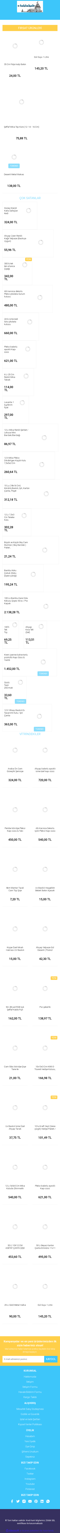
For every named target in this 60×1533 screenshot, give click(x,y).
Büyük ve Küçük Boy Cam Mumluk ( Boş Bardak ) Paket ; (16, 545)
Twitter (30, 1473)
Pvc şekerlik (45, 1007)
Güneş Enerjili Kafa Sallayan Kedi (11, 211)
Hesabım (30, 1436)
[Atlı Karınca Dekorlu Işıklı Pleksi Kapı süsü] (45, 809)
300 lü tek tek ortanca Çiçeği (9, 266)
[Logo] (30, 6)
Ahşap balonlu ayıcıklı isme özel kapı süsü (45, 770)
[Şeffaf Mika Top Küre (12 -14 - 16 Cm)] (21, 102)
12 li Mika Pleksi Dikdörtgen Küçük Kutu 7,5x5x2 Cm (15, 460)
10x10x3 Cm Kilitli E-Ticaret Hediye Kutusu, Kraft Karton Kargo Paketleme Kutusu (45, 1070)
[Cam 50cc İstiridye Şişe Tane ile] (15, 1048)
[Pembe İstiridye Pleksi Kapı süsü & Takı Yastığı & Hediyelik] (15, 809)
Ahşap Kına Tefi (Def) (30, 630)
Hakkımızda (30, 1376)
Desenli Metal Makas (14, 174)
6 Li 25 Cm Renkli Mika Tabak (9, 377)
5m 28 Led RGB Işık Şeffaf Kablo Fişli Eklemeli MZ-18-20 (15, 1010)
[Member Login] (30, 16)
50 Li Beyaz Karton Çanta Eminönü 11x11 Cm (45, 1248)
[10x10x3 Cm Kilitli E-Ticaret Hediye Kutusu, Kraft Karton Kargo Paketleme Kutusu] (45, 1048)
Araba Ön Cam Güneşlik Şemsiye (15, 770)
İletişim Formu (30, 1387)
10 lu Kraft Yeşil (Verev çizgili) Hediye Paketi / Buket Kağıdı (45, 1129)
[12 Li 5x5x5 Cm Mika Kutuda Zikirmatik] (15, 1167)
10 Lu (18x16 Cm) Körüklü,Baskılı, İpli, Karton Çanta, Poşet (17, 488)
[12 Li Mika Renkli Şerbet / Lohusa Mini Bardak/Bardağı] (44, 437)
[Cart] (53, 16)
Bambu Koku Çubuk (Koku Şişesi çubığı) (10, 573)
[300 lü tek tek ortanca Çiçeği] (24, 265)
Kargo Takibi (30, 1397)
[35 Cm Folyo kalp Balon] (15, 46)
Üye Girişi (30, 1446)
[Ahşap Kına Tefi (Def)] (41, 626)
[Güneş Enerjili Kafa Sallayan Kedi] (28, 210)
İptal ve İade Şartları (30, 1419)
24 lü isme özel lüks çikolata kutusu (11, 322)
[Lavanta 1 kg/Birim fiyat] (22, 402)
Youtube (30, 1484)
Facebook (30, 1468)
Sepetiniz (30, 1456)
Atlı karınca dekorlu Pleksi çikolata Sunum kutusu (14, 294)
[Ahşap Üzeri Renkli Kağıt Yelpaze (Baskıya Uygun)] (41, 242)
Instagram (30, 1479)
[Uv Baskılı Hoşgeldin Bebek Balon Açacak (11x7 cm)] (45, 869)
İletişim (30, 1381)
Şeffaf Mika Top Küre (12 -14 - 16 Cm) (21, 127)
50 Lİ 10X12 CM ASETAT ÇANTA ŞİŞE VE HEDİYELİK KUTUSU (15, 1248)
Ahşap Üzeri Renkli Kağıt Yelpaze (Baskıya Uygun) (15, 238)
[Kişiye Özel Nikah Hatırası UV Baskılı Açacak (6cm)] (15, 929)
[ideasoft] (12, 1530)
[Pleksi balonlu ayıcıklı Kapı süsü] (27, 349)
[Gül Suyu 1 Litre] (41, 42)
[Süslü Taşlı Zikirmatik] (20, 682)
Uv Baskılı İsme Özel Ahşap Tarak (15, 1127)
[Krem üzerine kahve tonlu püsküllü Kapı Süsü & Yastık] (43, 662)
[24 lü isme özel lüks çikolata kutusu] (30, 322)
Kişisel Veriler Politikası (30, 1424)
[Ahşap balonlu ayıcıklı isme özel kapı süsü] (45, 750)
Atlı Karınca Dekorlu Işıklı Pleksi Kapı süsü (45, 829)
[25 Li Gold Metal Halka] (15, 1286)
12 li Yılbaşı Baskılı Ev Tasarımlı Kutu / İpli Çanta (14, 713)
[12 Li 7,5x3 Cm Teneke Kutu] (24, 516)
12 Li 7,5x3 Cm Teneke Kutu (9, 517)
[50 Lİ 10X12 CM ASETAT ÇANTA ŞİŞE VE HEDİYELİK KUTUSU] (15, 1227)
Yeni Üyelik (30, 1441)
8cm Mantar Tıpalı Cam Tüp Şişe (15, 889)
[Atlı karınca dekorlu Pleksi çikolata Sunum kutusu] (40, 297)
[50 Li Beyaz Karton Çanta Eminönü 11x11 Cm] (45, 1227)
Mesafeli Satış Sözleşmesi (30, 1409)
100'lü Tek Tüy (7, 630)
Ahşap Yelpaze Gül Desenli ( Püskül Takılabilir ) (45, 950)
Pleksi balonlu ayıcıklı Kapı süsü (10, 349)
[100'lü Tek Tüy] (15, 625)
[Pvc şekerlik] (45, 988)
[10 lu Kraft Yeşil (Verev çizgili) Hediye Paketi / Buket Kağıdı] (45, 1107)
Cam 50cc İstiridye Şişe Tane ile (15, 1067)
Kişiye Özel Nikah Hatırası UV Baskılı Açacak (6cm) (15, 950)
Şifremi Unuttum (30, 1451)
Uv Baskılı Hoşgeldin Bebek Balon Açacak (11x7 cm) (45, 890)
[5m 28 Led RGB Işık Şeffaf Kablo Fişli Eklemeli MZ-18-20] (15, 988)
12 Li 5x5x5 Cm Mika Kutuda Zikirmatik (15, 1187)
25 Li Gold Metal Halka (15, 1305)
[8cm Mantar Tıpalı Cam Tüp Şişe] (15, 869)
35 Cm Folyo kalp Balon (15, 64)
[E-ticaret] (29, 1530)
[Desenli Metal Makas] (14, 157)
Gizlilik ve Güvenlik (30, 1414)
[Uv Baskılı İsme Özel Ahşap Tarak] (15, 1107)
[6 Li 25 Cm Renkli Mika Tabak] (26, 376)
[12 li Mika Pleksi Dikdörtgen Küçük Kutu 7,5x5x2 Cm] (42, 465)
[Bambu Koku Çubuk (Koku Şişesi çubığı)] (33, 574)
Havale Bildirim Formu (30, 1392)
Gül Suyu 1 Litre (41, 57)
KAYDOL (51, 1359)
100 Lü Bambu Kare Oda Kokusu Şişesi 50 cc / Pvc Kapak (16, 601)
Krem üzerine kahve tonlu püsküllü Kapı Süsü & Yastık (16, 657)
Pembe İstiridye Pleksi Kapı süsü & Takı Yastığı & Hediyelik (15, 831)
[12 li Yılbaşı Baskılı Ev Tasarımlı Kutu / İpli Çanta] (39, 716)
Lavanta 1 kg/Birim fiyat (9, 405)
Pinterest (30, 1489)
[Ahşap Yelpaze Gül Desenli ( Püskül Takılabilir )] (45, 929)
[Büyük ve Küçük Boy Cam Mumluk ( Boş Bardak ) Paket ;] (45, 550)
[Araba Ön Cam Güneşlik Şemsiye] (15, 750)
